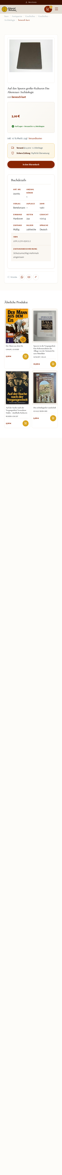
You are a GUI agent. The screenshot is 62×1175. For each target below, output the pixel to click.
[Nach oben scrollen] (56, 1171)
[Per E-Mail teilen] (29, 277)
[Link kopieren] (36, 277)
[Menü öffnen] (56, 9)
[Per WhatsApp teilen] (22, 277)
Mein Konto (32, 2)
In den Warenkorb (31, 164)
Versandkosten (35, 138)
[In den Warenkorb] (26, 356)
